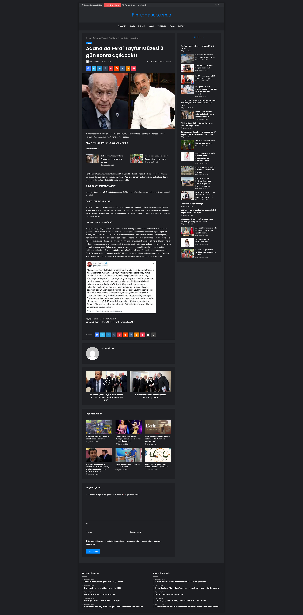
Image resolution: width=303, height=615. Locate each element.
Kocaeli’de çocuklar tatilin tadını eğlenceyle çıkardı (205, 252)
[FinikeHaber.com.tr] (151, 15)
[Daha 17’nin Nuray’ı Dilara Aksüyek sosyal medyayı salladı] (92, 158)
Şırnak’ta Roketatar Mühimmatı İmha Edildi (205, 56)
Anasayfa (122, 26)
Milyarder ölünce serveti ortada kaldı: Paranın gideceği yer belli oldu (197, 220)
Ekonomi (141, 26)
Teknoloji (162, 26)
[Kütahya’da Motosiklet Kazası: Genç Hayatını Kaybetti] (187, 170)
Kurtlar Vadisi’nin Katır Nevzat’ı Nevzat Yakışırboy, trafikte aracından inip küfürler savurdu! (97, 468)
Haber (132, 26)
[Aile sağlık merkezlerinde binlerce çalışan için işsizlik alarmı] (187, 231)
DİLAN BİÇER (94, 62)
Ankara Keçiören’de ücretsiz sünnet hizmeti (128, 465)
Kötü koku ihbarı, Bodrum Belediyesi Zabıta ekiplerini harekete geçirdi (203, 182)
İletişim (181, 26)
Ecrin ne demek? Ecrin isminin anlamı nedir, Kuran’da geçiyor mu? (157, 438)
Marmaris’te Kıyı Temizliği (192, 204)
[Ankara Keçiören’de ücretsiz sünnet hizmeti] (129, 455)
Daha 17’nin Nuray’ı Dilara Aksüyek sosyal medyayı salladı (112, 159)
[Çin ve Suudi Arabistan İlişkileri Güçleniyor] (187, 145)
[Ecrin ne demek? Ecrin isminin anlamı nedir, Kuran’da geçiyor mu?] (158, 427)
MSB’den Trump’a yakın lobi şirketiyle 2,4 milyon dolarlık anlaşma (198, 211)
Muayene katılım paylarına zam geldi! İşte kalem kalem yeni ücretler (206, 90)
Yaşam (172, 26)
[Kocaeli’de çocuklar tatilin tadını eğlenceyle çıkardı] (136, 158)
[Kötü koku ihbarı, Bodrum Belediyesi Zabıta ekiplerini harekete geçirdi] (187, 181)
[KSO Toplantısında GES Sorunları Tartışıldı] (187, 79)
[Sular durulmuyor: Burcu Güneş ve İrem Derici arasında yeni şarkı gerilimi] (129, 427)
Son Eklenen (199, 37)
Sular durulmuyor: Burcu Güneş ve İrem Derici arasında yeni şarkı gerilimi (128, 438)
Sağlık (151, 26)
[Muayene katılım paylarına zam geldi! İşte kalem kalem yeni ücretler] (187, 89)
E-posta (89, 532)
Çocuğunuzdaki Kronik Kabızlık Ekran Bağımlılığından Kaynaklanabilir (205, 157)
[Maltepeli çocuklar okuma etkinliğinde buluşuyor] (99, 427)
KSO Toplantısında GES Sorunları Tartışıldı (205, 77)
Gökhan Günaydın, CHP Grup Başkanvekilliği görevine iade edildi (205, 195)
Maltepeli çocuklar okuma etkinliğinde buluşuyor (97, 437)
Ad (87, 523)
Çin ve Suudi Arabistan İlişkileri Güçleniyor (205, 142)
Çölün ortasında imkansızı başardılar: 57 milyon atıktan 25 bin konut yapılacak (198, 133)
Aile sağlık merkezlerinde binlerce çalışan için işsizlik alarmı (206, 230)
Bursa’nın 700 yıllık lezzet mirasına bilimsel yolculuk (156, 465)
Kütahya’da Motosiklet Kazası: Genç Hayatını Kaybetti (205, 169)
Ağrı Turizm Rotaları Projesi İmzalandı (135, 5)
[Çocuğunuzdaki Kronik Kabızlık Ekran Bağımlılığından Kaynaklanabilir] (187, 156)
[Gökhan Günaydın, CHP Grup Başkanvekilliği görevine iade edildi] (187, 195)
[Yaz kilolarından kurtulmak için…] (187, 242)
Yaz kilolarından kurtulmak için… (202, 240)
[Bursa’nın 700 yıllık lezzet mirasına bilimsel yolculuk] (158, 455)
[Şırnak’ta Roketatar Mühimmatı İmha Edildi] (187, 58)
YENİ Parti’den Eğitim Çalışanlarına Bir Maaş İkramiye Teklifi (197, 124)
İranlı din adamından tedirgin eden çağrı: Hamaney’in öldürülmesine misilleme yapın (198, 102)
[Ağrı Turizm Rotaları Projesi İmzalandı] (187, 68)
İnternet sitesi (135, 532)
